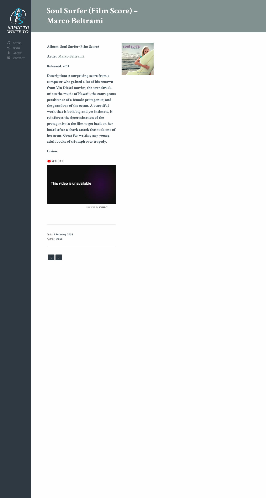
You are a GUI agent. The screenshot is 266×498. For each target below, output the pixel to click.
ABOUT (17, 53)
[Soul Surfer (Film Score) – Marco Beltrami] (138, 58)
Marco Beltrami (71, 56)
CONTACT (19, 58)
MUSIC (17, 43)
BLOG (16, 48)
